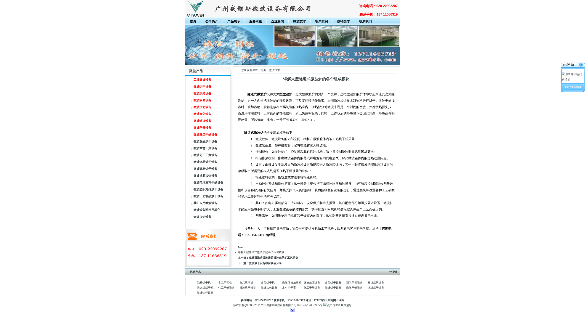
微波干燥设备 (354, 287)
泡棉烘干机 (204, 282)
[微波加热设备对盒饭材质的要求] (292, 63)
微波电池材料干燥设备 (208, 182)
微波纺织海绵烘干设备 (208, 189)
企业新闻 (277, 21)
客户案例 (321, 21)
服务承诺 (255, 21)
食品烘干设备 (333, 282)
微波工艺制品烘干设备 (208, 196)
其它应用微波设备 (205, 203)
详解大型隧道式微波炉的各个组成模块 (261, 252)
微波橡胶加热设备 (205, 175)
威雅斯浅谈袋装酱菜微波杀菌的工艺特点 (273, 257)
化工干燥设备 (226, 287)
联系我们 (365, 21)
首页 (193, 21)
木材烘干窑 (289, 287)
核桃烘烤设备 (376, 282)
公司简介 (211, 21)
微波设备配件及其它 (207, 210)
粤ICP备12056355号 (310, 305)
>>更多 (393, 271)
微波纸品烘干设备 (205, 162)
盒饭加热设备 (202, 216)
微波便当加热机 (291, 282)
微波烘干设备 (247, 287)
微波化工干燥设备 (205, 155)
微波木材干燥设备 (205, 148)
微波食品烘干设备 (205, 141)
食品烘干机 (268, 282)
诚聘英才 (343, 21)
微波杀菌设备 (312, 282)
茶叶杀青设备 (354, 282)
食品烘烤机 (246, 282)
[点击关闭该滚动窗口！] (573, 65)
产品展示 (233, 21)
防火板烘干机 (205, 287)
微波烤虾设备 (205, 292)
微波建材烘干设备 (205, 168)
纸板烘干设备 (376, 287)
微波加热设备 (269, 287)
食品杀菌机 (225, 282)
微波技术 (299, 21)
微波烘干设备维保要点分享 (265, 263)
